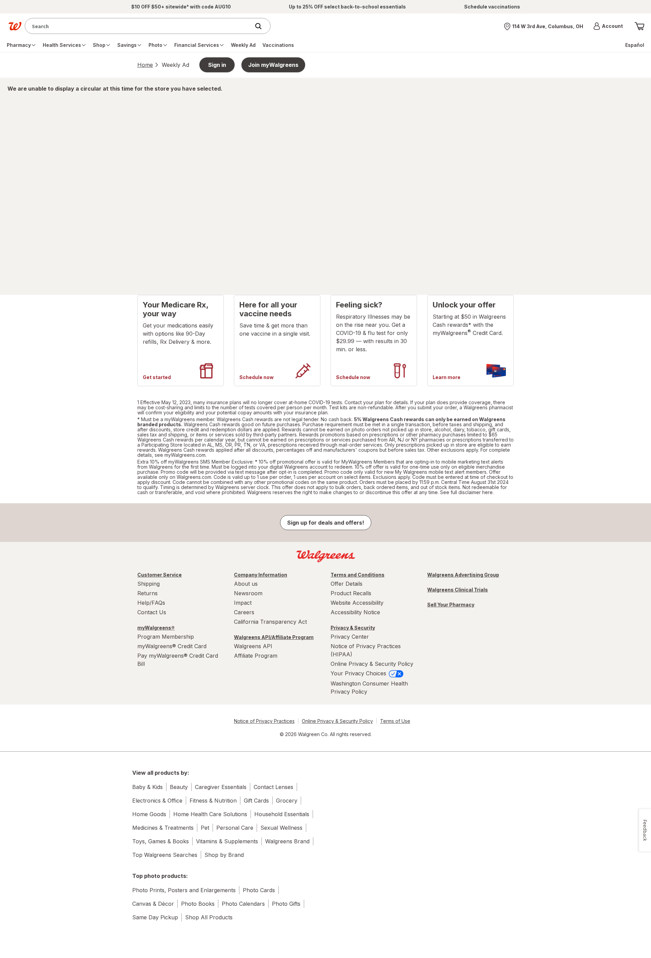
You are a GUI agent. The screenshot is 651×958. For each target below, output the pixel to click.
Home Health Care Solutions (210, 814)
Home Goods (149, 814)
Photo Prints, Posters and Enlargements (184, 890)
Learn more (446, 377)
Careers (244, 612)
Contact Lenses (273, 787)
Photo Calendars (243, 903)
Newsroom (248, 593)
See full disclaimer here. (467, 492)
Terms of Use (395, 721)
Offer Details (346, 583)
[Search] (261, 26)
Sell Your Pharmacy (450, 604)
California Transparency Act (270, 621)
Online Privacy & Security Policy (372, 663)
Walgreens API (253, 646)
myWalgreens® (156, 628)
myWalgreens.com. (185, 454)
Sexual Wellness (281, 827)
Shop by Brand (224, 854)
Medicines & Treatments (163, 827)
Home (145, 64)
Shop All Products (209, 917)
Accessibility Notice (355, 612)
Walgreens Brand (287, 841)
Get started (157, 377)
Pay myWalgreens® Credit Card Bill (177, 659)
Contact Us (151, 612)
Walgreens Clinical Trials (457, 590)
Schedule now (256, 377)
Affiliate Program (255, 655)
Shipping (148, 583)
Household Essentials (281, 814)
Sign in (217, 64)
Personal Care (234, 827)
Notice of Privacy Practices (264, 721)
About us (246, 583)
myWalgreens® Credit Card (171, 646)
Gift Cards (256, 800)
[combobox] (139, 26)
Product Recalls (351, 593)
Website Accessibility (357, 602)
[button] (608, 26)
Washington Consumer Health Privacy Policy (369, 687)
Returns (147, 593)
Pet (205, 827)
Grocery (286, 800)
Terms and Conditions (357, 575)
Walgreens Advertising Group (463, 575)
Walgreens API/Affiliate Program (274, 637)
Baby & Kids (147, 787)
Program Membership (165, 636)
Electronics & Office (157, 800)
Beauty (179, 787)
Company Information (260, 575)
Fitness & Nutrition (213, 800)
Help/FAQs (151, 602)
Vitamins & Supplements (227, 841)
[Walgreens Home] (14, 26)
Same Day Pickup (155, 917)
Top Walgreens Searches (164, 854)
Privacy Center (350, 636)
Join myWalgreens (273, 64)
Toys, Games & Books (160, 841)
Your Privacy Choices (359, 673)
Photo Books (198, 903)
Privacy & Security (353, 628)
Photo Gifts (286, 903)
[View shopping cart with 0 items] (639, 26)
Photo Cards (259, 890)
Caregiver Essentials (220, 787)
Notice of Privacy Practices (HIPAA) (366, 650)
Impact (243, 602)
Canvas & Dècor (153, 903)
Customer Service (159, 575)
